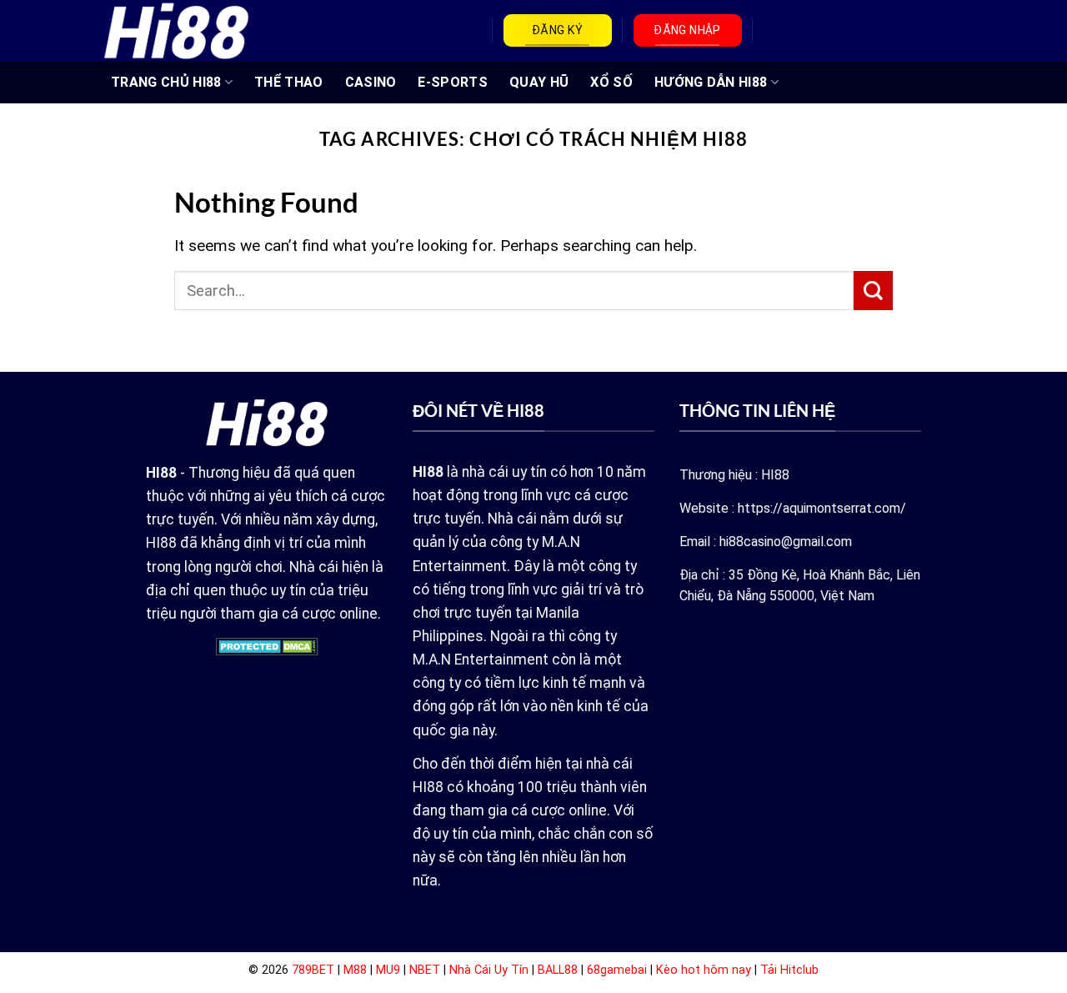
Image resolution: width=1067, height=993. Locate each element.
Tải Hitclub (789, 970)
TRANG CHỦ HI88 (166, 82)
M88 (355, 970)
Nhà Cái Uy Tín (488, 970)
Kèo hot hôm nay (703, 970)
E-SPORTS (453, 82)
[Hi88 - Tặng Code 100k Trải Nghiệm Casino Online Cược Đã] (176, 30)
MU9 (388, 970)
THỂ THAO (288, 82)
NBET (424, 970)
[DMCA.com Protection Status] (267, 646)
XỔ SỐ (611, 82)
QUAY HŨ (539, 82)
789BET (313, 970)
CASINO (371, 82)
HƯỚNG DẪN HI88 (710, 82)
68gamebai (617, 970)
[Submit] (873, 290)
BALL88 (558, 970)
